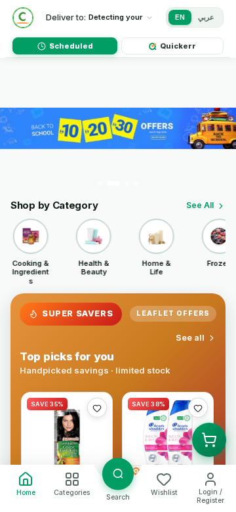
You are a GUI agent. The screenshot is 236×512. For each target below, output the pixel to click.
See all (190, 338)
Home (25, 492)
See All (200, 205)
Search (118, 497)
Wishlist (164, 492)
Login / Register (210, 496)
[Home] (22, 17)
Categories (72, 492)
